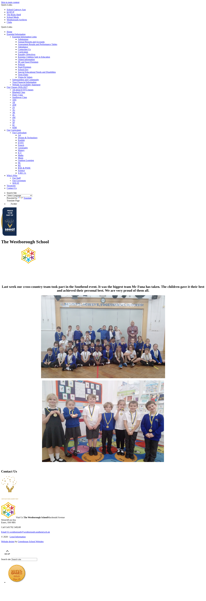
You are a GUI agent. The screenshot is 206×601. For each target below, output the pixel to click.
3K (13, 112)
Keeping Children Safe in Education (34, 57)
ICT (20, 153)
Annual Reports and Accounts (31, 42)
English (21, 140)
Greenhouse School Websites (31, 541)
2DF (14, 105)
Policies (21, 64)
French (21, 145)
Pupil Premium (24, 67)
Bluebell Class (18, 92)
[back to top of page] (7, 556)
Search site (6, 559)
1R (13, 102)
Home (9, 32)
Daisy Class (17, 95)
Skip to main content (10, 2)
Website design (7, 541)
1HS (14, 100)
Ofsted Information (26, 59)
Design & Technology (28, 137)
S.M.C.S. (22, 173)
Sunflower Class (19, 97)
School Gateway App (16, 9)
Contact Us (12, 188)
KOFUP (10, 12)
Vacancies (11, 185)
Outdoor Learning (26, 160)
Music (20, 158)
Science (21, 170)
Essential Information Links (24, 37)
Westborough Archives (17, 19)
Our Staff (16, 178)
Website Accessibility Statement (26, 85)
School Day (23, 69)
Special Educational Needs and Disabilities (37, 72)
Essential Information (16, 34)
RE (19, 165)
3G (13, 110)
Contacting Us (24, 49)
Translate (28, 198)
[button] (13, 27)
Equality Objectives (26, 54)
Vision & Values (25, 77)
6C (13, 125)
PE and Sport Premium (28, 62)
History (21, 150)
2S (13, 107)
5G (13, 120)
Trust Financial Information (24, 82)
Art (19, 135)
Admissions (23, 39)
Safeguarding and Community (25, 79)
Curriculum (23, 52)
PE (19, 163)
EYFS (21, 143)
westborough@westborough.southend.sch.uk (25, 532)
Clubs (9, 22)
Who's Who (12, 175)
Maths (20, 155)
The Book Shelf (14, 14)
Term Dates (23, 74)
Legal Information (18, 537)
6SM (14, 127)
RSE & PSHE (24, 168)
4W (14, 117)
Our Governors (19, 180)
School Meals (13, 17)
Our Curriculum (14, 130)
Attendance (23, 47)
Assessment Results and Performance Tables (37, 44)
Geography (23, 148)
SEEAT (15, 183)
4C (13, 115)
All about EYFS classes (22, 90)
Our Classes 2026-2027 (17, 87)
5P (13, 122)
